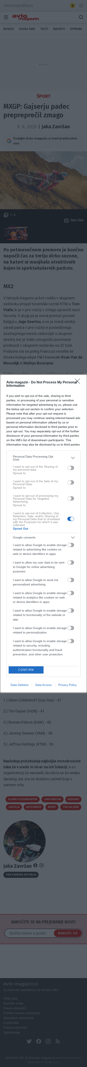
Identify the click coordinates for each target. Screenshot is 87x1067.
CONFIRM (26, 669)
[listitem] (43, 458)
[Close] (79, 383)
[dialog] (43, 533)
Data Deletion (20, 685)
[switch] (70, 468)
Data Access (43, 685)
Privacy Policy (67, 685)
